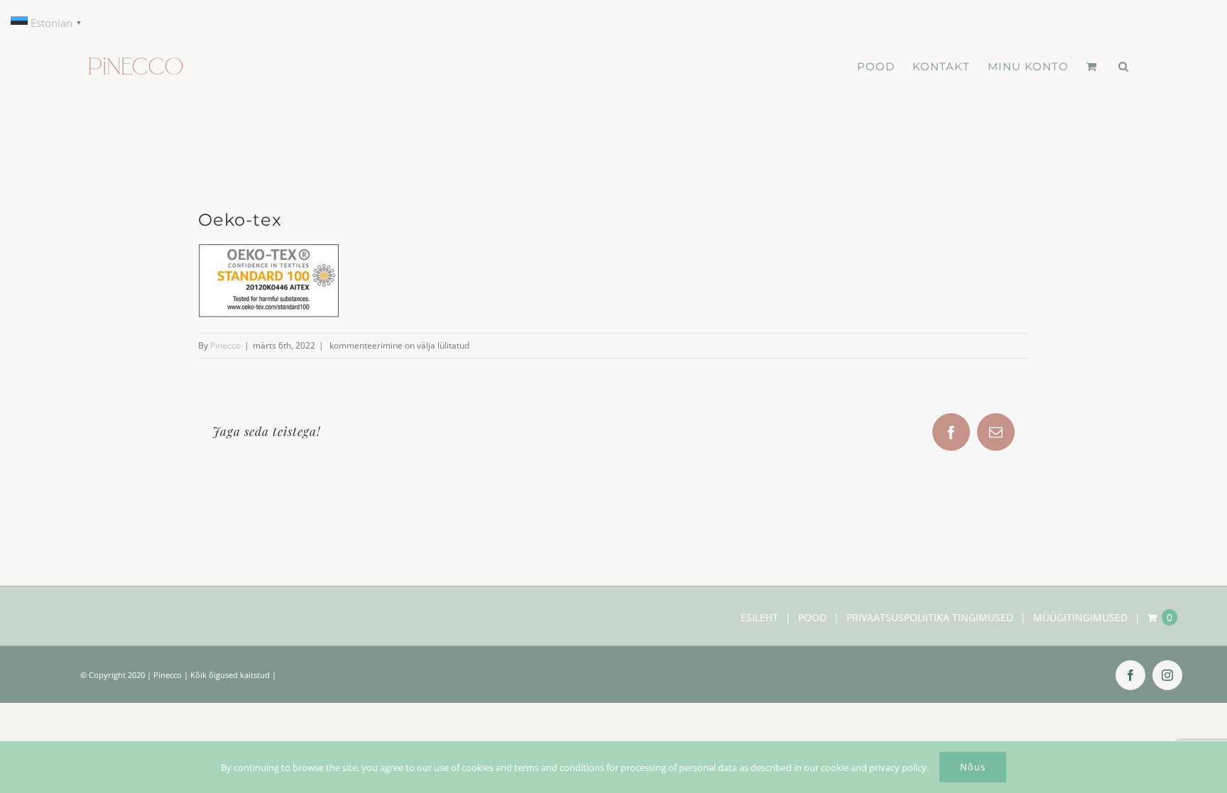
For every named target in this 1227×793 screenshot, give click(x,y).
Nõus (973, 766)
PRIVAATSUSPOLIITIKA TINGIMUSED (929, 617)
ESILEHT (759, 617)
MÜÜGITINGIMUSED (1080, 617)
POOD (812, 617)
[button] (1123, 67)
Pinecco (225, 345)
